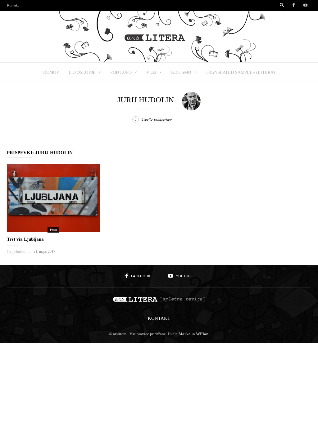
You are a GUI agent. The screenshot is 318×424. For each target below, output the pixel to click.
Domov (51, 72)
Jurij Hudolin (16, 251)
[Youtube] (305, 5)
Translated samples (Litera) (240, 72)
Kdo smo (181, 72)
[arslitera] (159, 60)
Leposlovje (82, 72)
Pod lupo (121, 72)
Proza (53, 229)
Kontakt (13, 5)
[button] (282, 5)
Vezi (151, 72)
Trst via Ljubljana (25, 239)
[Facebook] (293, 5)
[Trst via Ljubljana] (53, 198)
